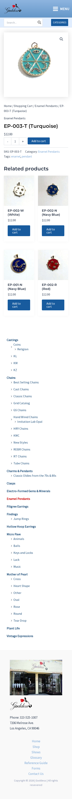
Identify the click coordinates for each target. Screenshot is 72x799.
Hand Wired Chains (25, 417)
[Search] (39, 22)
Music (17, 566)
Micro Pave (14, 534)
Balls (16, 546)
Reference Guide (36, 763)
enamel (15, 156)
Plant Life (13, 628)
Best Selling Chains (26, 382)
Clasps (11, 483)
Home (8, 106)
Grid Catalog (21, 403)
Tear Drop (19, 620)
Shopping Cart (23, 106)
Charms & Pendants (20, 471)
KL (15, 356)
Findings (12, 514)
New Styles (20, 442)
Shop (36, 747)
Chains (11, 378)
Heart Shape (21, 586)
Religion (22, 349)
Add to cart (38, 141)
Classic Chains (22, 396)
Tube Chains (21, 463)
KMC (16, 435)
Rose (16, 607)
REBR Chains (21, 449)
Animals (18, 539)
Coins (17, 344)
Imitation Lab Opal (29, 421)
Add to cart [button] (16, 230)
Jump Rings (21, 519)
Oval (16, 600)
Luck (16, 560)
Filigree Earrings (17, 506)
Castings (12, 340)
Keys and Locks (23, 553)
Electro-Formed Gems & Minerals (28, 491)
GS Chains (19, 410)
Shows (36, 752)
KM (15, 363)
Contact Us (36, 774)
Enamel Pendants (46, 106)
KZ (15, 370)
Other (17, 593)
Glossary (36, 757)
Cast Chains (21, 389)
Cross (17, 579)
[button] (59, 22)
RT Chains (20, 456)
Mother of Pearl (17, 574)
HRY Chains (20, 428)
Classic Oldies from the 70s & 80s (34, 475)
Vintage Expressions (20, 636)
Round (17, 613)
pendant (27, 156)
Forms (36, 768)
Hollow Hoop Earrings (21, 526)
